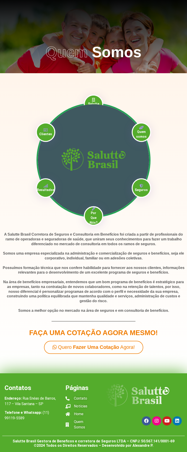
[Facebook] (146, 420)
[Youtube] (166, 420)
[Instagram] (156, 420)
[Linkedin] (177, 420)
